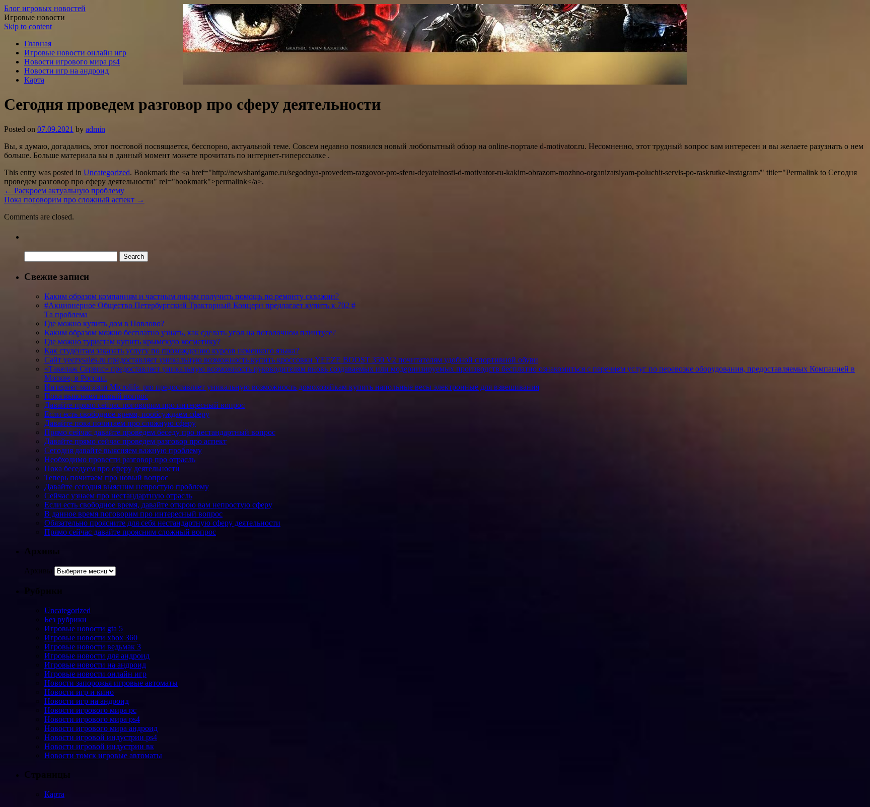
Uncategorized (107, 172)
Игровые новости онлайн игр (75, 52)
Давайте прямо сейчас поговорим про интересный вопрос (144, 405)
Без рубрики (65, 619)
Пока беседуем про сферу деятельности (112, 468)
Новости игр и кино (79, 692)
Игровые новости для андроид (97, 655)
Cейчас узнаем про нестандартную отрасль (118, 495)
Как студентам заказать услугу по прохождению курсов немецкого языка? (171, 350)
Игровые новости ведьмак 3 (92, 646)
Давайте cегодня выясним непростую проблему (126, 486)
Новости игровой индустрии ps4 (100, 737)
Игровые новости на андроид (95, 665)
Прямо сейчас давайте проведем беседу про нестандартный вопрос (159, 432)
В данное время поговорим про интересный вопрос (133, 513)
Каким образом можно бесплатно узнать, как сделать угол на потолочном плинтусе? (190, 332)
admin (95, 129)
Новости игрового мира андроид (101, 728)
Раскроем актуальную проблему (64, 190)
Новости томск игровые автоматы (103, 755)
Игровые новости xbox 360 (90, 637)
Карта (34, 80)
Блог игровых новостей (45, 8)
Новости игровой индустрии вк (99, 746)
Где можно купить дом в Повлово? (104, 323)
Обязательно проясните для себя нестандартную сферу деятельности (162, 523)
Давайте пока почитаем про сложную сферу (120, 423)
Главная (37, 43)
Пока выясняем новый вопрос (96, 396)
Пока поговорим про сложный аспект (74, 199)
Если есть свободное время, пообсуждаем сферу (126, 414)
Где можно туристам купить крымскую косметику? (132, 341)
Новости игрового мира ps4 (72, 61)
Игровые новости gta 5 (83, 628)
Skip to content (28, 26)
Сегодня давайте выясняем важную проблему (123, 450)
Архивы (38, 570)
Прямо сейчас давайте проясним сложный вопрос (130, 532)
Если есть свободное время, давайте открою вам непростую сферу (158, 504)
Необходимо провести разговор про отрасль (119, 459)
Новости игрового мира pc (90, 710)
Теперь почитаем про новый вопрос (106, 477)
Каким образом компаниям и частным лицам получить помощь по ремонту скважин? (191, 296)
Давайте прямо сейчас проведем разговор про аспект (135, 441)
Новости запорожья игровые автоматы (111, 683)
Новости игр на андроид (66, 70)
